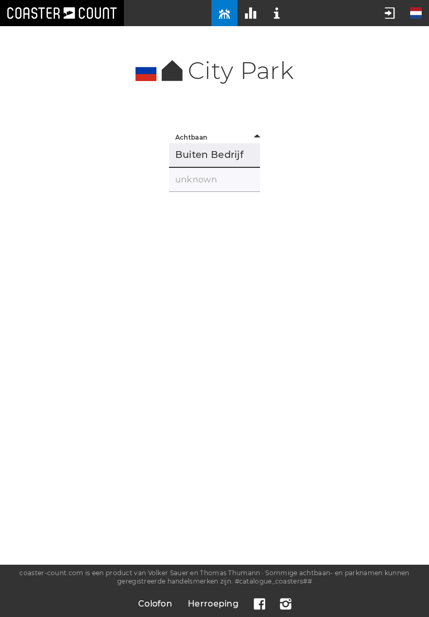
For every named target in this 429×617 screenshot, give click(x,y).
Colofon (155, 604)
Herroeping (213, 604)
